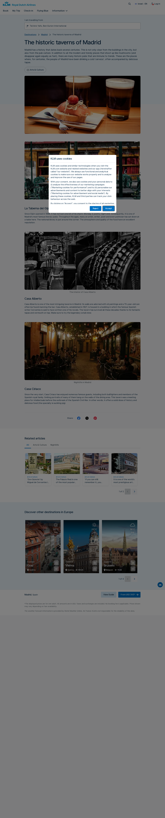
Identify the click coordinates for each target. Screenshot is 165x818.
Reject (95, 208)
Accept (108, 208)
